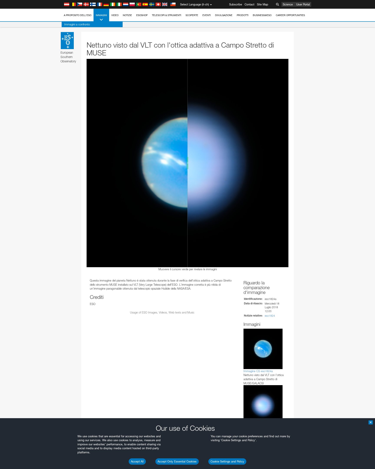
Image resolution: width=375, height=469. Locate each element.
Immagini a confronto (77, 24)
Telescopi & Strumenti (166, 15)
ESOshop (142, 15)
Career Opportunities (290, 15)
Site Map (262, 4)
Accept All (137, 461)
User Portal (303, 4)
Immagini (101, 15)
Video (114, 15)
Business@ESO (262, 15)
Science (288, 4)
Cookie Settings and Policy (227, 461)
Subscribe (235, 4)
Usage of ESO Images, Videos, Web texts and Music (162, 312)
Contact (249, 4)
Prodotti (242, 15)
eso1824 (270, 315)
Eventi (206, 15)
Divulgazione (223, 15)
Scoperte (192, 15)
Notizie (127, 15)
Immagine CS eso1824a (258, 371)
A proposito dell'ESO (77, 15)
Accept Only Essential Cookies (177, 461)
